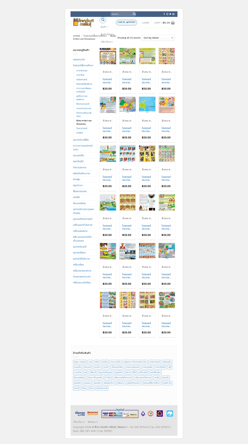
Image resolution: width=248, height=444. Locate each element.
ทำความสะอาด (79, 167)
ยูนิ (86, 372)
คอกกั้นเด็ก (78, 161)
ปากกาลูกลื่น (147, 367)
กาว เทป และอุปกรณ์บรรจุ (82, 147)
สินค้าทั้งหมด (107, 34)
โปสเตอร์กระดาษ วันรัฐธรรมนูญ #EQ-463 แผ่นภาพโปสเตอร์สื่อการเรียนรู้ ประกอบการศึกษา (127, 276)
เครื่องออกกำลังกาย (82, 225)
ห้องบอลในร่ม (79, 203)
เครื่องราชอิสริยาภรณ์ (123, 377)
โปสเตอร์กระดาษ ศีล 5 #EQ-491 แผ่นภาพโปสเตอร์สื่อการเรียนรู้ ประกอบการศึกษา (107, 325)
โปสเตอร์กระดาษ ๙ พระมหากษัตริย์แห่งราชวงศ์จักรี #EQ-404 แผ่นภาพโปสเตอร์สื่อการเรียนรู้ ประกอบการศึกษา (127, 227)
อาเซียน (79, 132)
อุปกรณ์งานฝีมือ (81, 140)
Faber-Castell (80, 361)
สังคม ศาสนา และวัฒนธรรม (84, 122)
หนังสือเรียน (155, 372)
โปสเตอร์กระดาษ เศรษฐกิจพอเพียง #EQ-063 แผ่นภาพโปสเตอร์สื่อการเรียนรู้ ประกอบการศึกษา (166, 325)
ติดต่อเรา (106, 49)
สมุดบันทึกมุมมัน (105, 372)
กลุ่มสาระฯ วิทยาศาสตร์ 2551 (135, 361)
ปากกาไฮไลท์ (160, 367)
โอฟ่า (91, 388)
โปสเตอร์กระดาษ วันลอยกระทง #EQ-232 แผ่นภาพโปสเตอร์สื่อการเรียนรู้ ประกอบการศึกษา (108, 130)
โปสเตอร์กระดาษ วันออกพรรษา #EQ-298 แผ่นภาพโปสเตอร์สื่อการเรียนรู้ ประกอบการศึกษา (107, 179)
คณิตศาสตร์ (81, 79)
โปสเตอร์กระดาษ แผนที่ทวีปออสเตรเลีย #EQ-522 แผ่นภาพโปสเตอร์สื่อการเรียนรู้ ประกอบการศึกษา (147, 130)
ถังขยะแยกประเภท (82, 276)
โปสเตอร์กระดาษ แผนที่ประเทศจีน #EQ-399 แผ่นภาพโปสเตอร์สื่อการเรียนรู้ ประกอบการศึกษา (127, 130)
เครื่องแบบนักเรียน (82, 282)
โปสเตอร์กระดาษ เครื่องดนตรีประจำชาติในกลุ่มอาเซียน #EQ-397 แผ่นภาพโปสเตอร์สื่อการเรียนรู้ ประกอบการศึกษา (147, 276)
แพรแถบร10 (79, 59)
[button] (145, 22)
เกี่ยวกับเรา (107, 42)
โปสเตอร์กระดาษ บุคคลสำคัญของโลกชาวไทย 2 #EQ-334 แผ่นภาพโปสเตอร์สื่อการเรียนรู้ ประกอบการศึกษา (127, 179)
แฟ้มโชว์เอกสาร (133, 383)
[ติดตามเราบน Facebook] (164, 14)
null (90, 361)
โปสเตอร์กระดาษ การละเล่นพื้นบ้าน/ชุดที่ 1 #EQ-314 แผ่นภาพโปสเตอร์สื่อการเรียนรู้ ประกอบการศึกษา (166, 227)
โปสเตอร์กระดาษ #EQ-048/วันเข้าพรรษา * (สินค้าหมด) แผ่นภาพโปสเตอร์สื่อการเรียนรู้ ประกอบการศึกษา (167, 130)
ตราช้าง (97, 367)
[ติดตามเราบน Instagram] (167, 14)
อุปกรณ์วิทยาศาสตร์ (82, 219)
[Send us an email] (173, 14)
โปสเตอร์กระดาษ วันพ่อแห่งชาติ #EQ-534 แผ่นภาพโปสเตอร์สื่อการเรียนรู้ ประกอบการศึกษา (108, 276)
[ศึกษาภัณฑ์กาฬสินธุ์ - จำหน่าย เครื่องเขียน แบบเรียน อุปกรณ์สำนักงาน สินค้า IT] (83, 22)
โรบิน (84, 388)
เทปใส (156, 377)
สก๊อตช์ (93, 372)
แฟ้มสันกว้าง (109, 383)
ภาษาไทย (80, 75)
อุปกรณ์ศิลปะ (79, 252)
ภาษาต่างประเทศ (83, 108)
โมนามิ (76, 388)
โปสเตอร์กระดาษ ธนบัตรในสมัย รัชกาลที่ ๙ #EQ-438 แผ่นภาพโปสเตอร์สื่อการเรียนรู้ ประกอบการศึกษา (167, 179)
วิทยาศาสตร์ (81, 128)
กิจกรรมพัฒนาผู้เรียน (83, 114)
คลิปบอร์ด (167, 361)
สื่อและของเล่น (80, 191)
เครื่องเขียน (78, 264)
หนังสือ (76, 197)
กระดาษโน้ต (116, 361)
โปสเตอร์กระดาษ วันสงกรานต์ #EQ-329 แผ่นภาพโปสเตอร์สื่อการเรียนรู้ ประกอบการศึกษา (108, 227)
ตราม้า (106, 367)
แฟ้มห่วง (120, 383)
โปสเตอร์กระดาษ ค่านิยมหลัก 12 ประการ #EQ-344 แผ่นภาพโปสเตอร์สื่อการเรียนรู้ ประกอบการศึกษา (167, 81)
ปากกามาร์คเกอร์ (132, 367)
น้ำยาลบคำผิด (117, 367)
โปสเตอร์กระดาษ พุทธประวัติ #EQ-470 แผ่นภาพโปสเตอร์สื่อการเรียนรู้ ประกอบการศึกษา (146, 325)
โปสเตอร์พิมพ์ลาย (84, 83)
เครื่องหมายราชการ (82, 271)
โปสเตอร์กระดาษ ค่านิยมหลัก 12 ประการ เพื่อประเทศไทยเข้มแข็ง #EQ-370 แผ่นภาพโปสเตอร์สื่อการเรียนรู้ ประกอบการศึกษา (108, 81)
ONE (97, 361)
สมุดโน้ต (118, 372)
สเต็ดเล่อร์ (143, 372)
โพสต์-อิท (167, 383)
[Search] (103, 20)
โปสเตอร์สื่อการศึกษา (95, 36)
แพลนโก (97, 383)
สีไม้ (134, 372)
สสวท (127, 372)
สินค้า (103, 27)
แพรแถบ (87, 383)
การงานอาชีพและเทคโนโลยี (83, 90)
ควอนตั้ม (77, 367)
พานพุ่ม (76, 179)
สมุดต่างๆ (77, 185)
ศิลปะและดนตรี (82, 103)
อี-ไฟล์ (108, 377)
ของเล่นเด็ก (78, 155)
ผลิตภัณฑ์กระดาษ (81, 173)
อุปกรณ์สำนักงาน (81, 259)
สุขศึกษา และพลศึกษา (82, 97)
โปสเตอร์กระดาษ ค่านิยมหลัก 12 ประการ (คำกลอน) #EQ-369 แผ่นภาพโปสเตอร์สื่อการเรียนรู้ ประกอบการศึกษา (127, 325)
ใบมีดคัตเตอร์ (102, 388)
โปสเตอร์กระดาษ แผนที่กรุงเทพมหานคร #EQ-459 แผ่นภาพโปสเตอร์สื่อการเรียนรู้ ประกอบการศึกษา (167, 276)
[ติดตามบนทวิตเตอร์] (170, 14)
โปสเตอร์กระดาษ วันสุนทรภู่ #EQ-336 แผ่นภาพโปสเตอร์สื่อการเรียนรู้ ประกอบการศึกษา (147, 227)
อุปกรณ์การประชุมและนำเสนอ (83, 211)
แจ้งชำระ (105, 56)
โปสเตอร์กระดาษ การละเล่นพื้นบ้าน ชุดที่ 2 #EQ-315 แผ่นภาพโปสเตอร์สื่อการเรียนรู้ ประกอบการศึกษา (127, 81)
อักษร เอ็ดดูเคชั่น (95, 377)
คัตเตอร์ (87, 367)
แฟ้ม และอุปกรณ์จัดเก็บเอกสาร (82, 238)
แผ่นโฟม (77, 383)
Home (76, 36)
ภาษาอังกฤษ (81, 70)
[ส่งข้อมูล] (134, 14)
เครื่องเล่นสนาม (80, 231)
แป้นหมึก (165, 377)
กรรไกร (105, 361)
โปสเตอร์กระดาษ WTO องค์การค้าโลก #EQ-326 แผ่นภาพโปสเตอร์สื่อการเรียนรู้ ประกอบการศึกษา (147, 81)
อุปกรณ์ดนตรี (79, 247)
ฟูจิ (170, 367)
